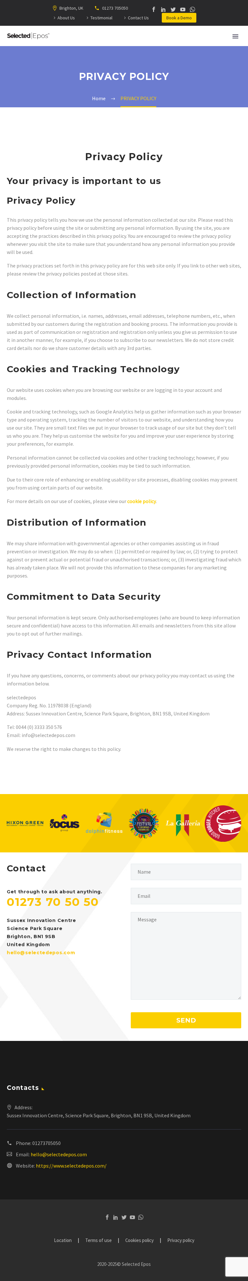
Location (63, 1240)
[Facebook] (154, 9)
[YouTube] (183, 9)
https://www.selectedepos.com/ (71, 1165)
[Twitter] (173, 9)
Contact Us (138, 18)
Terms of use (98, 1240)
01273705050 (46, 1143)
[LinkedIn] (163, 9)
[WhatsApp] (192, 9)
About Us (66, 18)
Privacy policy (180, 1240)
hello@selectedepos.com (59, 1154)
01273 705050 (114, 8)
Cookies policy (139, 1240)
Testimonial (101, 18)
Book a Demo (179, 18)
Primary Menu (235, 36)
